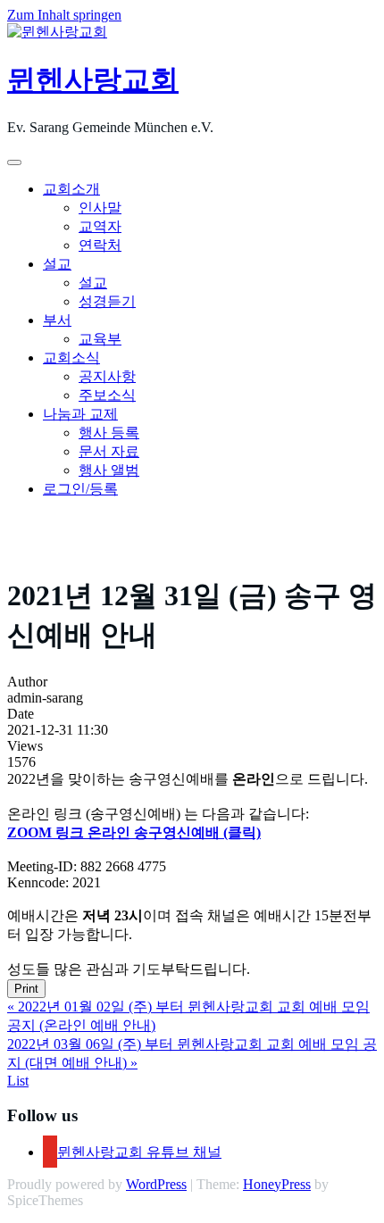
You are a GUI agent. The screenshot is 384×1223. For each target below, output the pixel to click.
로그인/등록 (80, 488)
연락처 (100, 245)
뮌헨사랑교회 (93, 79)
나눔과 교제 (80, 413)
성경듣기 (107, 301)
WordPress (156, 1184)
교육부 (100, 338)
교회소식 (71, 357)
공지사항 (107, 376)
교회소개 (71, 188)
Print (26, 988)
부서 (57, 320)
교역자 (100, 226)
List (18, 1080)
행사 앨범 (109, 470)
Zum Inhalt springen (64, 14)
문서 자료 (109, 451)
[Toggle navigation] (14, 162)
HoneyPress (277, 1184)
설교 (57, 263)
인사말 (100, 207)
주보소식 (107, 395)
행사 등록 (109, 432)
